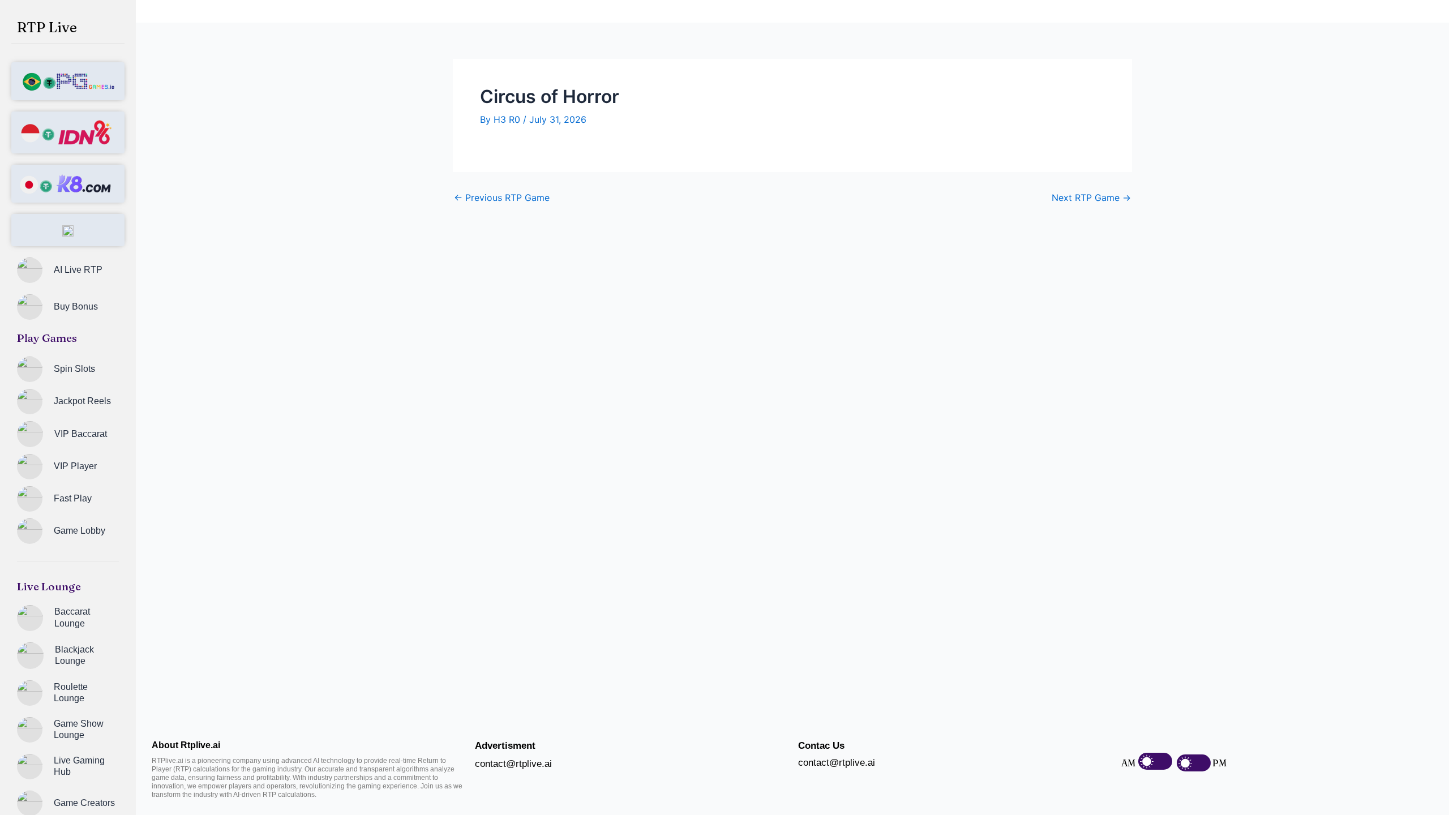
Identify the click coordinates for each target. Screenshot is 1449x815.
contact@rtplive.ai (513, 763)
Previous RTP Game (502, 197)
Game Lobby (79, 530)
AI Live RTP (78, 269)
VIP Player (75, 466)
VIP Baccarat (80, 434)
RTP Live (47, 27)
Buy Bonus (76, 306)
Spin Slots (74, 369)
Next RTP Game (1091, 197)
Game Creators (84, 803)
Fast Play (73, 498)
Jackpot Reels (82, 401)
